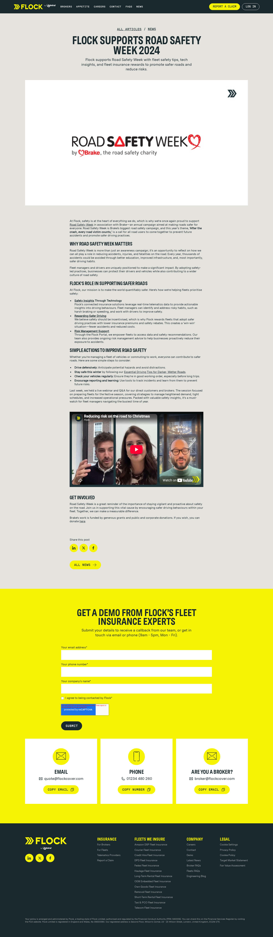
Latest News (194, 860)
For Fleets (102, 849)
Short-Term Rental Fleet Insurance (153, 897)
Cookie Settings (229, 844)
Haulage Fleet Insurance (148, 870)
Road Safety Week (81, 224)
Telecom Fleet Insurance (148, 907)
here (82, 521)
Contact (115, 6)
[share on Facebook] (93, 548)
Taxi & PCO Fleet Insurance (149, 902)
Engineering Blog (196, 876)
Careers (99, 6)
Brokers (66, 6)
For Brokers (103, 844)
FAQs (129, 6)
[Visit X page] (39, 858)
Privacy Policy (228, 849)
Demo (190, 855)
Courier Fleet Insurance (147, 849)
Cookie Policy (227, 855)
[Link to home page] (35, 6)
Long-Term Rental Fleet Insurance (153, 876)
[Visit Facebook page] (50, 858)
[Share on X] (83, 548)
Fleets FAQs (193, 870)
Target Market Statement (234, 860)
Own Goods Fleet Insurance (150, 886)
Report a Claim (105, 860)
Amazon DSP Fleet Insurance (150, 844)
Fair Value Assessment (232, 865)
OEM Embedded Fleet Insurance (152, 881)
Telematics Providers (109, 855)
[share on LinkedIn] (74, 548)
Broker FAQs (194, 865)
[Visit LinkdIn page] (29, 858)
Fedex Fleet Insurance (146, 865)
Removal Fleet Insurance (148, 891)
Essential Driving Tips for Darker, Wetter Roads (155, 372)
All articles (129, 29)
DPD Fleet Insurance (145, 860)
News (139, 6)
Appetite (83, 6)
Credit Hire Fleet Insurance (149, 855)
